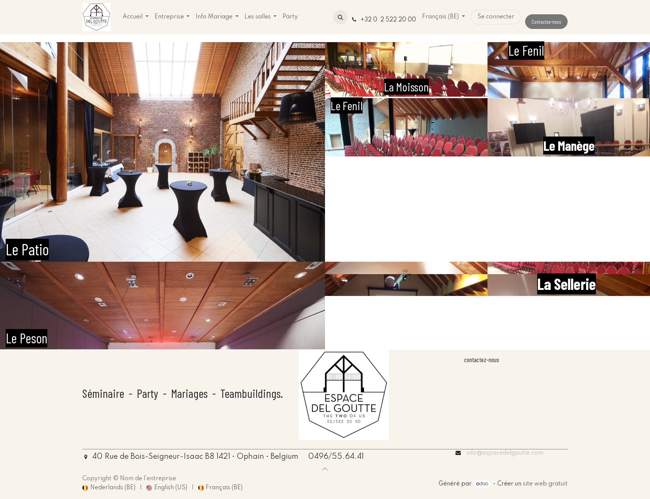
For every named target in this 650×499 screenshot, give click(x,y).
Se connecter (495, 17)
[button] (340, 17)
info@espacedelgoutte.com (505, 453)
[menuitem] (136, 17)
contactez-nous (481, 359)
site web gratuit (545, 484)
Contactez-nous (546, 21)
